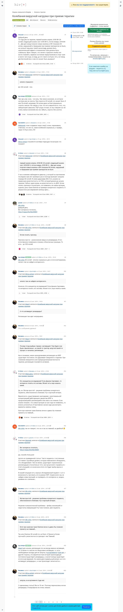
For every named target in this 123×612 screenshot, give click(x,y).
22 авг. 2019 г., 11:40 (42, 153)
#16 (65, 437)
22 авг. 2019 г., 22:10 (43, 425)
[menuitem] (120, 2)
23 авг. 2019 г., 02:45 (44, 545)
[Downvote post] (61, 66)
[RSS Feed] (29, 25)
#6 (65, 153)
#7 (65, 202)
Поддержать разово (99, 46)
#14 (65, 371)
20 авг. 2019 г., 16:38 (36, 34)
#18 (65, 517)
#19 (65, 545)
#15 (65, 425)
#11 (65, 301)
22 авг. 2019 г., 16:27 (44, 271)
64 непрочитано (77, 51)
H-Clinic (20, 153)
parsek (20, 202)
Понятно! (86, 607)
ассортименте (52, 552)
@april (27, 304)
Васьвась (21, 72)
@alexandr (29, 75)
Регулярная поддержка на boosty (99, 30)
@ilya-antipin (22, 142)
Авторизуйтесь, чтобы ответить (74, 26)
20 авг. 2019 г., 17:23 (43, 72)
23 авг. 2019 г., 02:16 (43, 517)
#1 (65, 34)
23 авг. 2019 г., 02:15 (43, 488)
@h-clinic (21, 205)
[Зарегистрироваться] (120, 5)
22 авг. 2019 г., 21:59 (43, 371)
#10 (65, 271)
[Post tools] (64, 66)
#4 (65, 122)
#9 (65, 257)
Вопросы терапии (19, 20)
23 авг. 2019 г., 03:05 (44, 570)
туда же (60, 552)
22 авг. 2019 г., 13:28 (43, 225)
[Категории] (2, 2)
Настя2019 (21, 122)
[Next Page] (61, 602)
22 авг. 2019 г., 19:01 (36, 336)
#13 (65, 336)
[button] (2, 609)
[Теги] (2, 5)
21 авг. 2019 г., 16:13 (44, 139)
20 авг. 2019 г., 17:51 (43, 96)
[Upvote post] (55, 66)
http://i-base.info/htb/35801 (27, 212)
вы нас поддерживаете (86, 5)
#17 (65, 488)
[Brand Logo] (20, 5)
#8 (65, 225)
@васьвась (29, 374)
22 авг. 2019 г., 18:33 (36, 301)
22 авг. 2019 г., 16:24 (50, 257)
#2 (65, 72)
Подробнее (36, 608)
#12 (65, 325)
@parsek (28, 440)
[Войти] (120, 2)
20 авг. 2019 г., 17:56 (44, 122)
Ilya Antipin (21, 96)
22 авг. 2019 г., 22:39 (41, 437)
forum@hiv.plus (103, 71)
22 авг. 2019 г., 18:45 (36, 325)
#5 (65, 139)
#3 (65, 96)
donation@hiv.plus (99, 58)
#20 (65, 570)
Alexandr (21, 34)
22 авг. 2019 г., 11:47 (41, 202)
